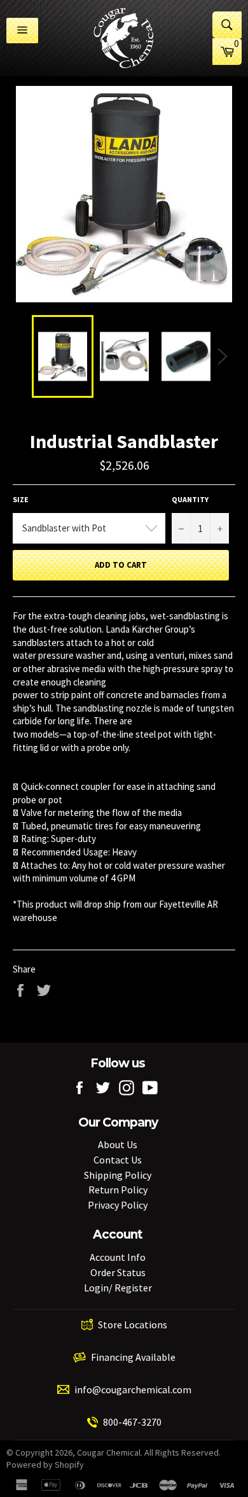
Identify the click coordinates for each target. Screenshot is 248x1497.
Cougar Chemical (109, 1452)
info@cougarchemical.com (132, 1389)
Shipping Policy (117, 1175)
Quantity (190, 499)
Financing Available (133, 1357)
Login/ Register (118, 1287)
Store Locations (132, 1324)
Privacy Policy (118, 1204)
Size (21, 499)
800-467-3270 (132, 1422)
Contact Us (117, 1159)
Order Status (118, 1272)
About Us (117, 1144)
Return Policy (118, 1189)
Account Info (118, 1257)
